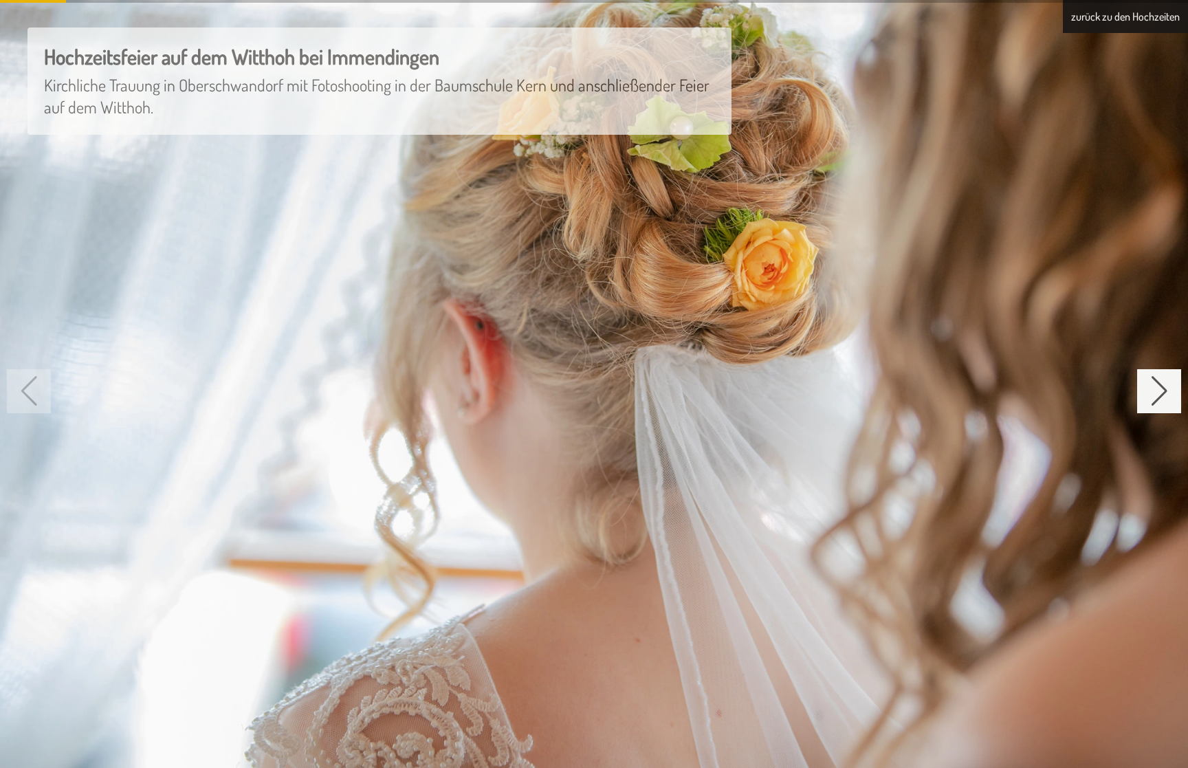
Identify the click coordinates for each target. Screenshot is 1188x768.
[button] (1159, 391)
